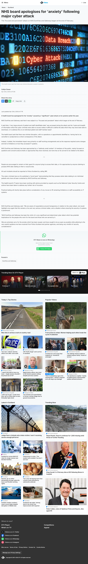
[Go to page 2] (41, 290)
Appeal (46, 527)
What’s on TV (6, 527)
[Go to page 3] (42, 290)
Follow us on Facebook (12, 535)
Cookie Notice (41, 547)
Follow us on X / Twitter (12, 532)
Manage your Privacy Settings (11, 552)
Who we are (4, 547)
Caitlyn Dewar (6, 89)
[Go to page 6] (46, 290)
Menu (6, 2)
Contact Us (32, 547)
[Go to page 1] (39, 290)
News (4, 7)
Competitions (49, 525)
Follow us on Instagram (12, 542)
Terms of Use (14, 547)
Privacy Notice (23, 547)
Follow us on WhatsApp (12, 539)
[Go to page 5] (45, 290)
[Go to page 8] (49, 290)
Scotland (11, 7)
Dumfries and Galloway (9, 261)
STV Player (5, 525)
